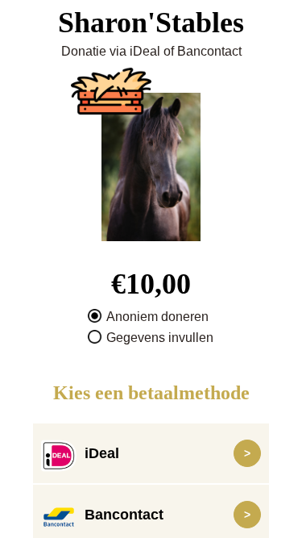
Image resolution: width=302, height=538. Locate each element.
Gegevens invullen (159, 337)
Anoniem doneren (157, 316)
